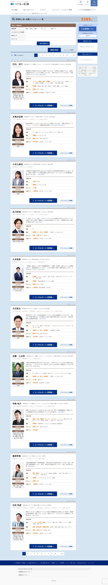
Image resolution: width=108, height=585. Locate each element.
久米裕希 (16, 259)
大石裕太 (16, 308)
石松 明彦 (16, 505)
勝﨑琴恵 (16, 456)
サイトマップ (91, 562)
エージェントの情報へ (67, 105)
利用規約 (24, 562)
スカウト (43, 9)
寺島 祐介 (16, 403)
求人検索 (15, 9)
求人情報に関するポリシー (33, 562)
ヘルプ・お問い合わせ (71, 562)
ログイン (88, 35)
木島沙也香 (17, 117)
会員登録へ (88, 29)
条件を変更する (44, 43)
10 (67, 55)
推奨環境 (62, 562)
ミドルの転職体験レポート (87, 9)
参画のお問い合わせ (81, 562)
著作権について (55, 562)
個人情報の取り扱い (45, 562)
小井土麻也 (17, 164)
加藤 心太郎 (18, 356)
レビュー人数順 (68, 50)
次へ (74, 55)
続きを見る (43, 74)
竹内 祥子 (17, 64)
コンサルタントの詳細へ (44, 105)
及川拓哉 (16, 212)
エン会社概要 (17, 562)
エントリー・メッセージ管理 (62, 9)
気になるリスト (29, 9)
